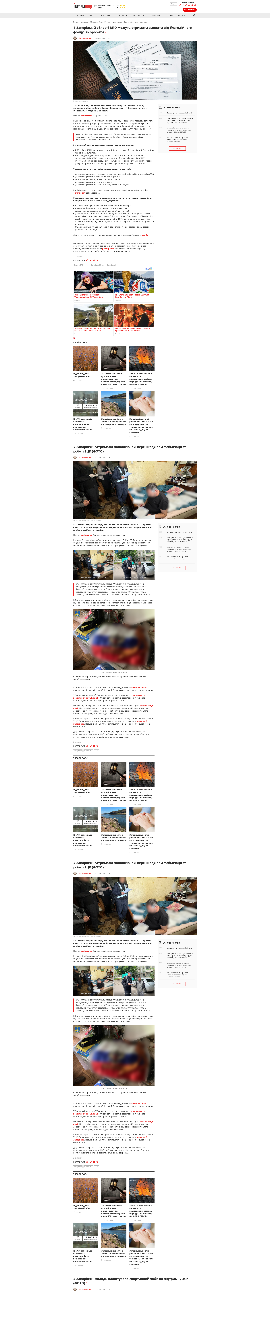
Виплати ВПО (78, 265)
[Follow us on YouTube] (189, 5)
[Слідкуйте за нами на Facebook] (180, 5)
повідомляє (86, 115)
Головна (79, 15)
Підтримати (189, 10)
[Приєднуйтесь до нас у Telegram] (186, 5)
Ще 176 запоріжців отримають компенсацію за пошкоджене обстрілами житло (82, 424)
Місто (92, 15)
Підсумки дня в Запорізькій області (83, 375)
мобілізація (88, 751)
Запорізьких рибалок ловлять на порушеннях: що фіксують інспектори (113, 421)
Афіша (181, 15)
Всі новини (177, 148)
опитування (79, 193)
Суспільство (138, 15)
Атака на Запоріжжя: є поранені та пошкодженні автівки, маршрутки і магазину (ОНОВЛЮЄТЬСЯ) (140, 379)
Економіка (121, 15)
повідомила (86, 535)
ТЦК (96, 751)
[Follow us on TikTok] (192, 5)
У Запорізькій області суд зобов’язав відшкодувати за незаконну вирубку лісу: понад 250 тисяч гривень (113, 379)
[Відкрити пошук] (194, 15)
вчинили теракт (139, 687)
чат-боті (146, 235)
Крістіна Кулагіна (84, 38)
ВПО (87, 265)
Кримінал (155, 15)
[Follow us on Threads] (195, 5)
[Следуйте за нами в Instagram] (183, 5)
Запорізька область (97, 265)
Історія (169, 15)
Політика (105, 15)
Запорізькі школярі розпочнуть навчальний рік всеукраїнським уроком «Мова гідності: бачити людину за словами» (141, 425)
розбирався (108, 248)
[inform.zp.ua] (83, 6)
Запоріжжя (111, 265)
